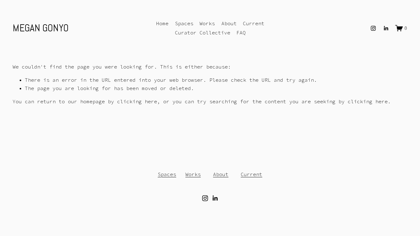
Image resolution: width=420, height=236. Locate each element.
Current (253, 23)
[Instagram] (373, 28)
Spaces (184, 23)
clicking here (137, 101)
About (229, 23)
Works (207, 23)
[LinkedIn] (386, 28)
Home (162, 23)
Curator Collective (202, 33)
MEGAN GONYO (41, 28)
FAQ (241, 33)
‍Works (193, 174)
